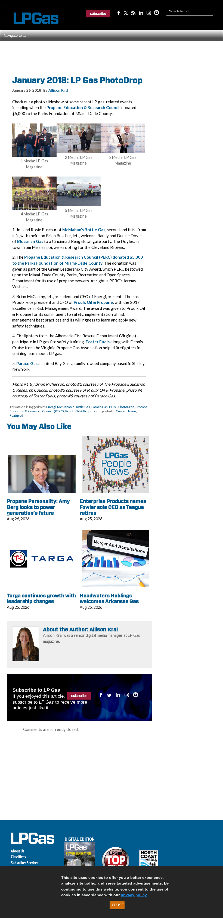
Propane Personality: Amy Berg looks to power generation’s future (38, 507)
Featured (16, 415)
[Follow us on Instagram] (149, 12)
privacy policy (134, 895)
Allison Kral (58, 90)
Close (118, 905)
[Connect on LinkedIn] (141, 12)
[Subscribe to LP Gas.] (98, 13)
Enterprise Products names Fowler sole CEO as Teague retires (113, 507)
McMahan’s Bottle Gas (83, 229)
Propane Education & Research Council (83, 107)
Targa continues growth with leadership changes (41, 598)
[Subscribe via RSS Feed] (133, 12)
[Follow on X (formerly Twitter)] (126, 12)
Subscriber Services (24, 862)
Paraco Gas (27, 363)
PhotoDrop (126, 407)
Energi (51, 407)
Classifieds (18, 856)
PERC (113, 407)
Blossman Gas (30, 241)
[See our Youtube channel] (156, 12)
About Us (17, 851)
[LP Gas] (31, 18)
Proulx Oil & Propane (93, 302)
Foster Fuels (98, 341)
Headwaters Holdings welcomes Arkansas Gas (109, 598)
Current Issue (126, 411)
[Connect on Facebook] (118, 12)
